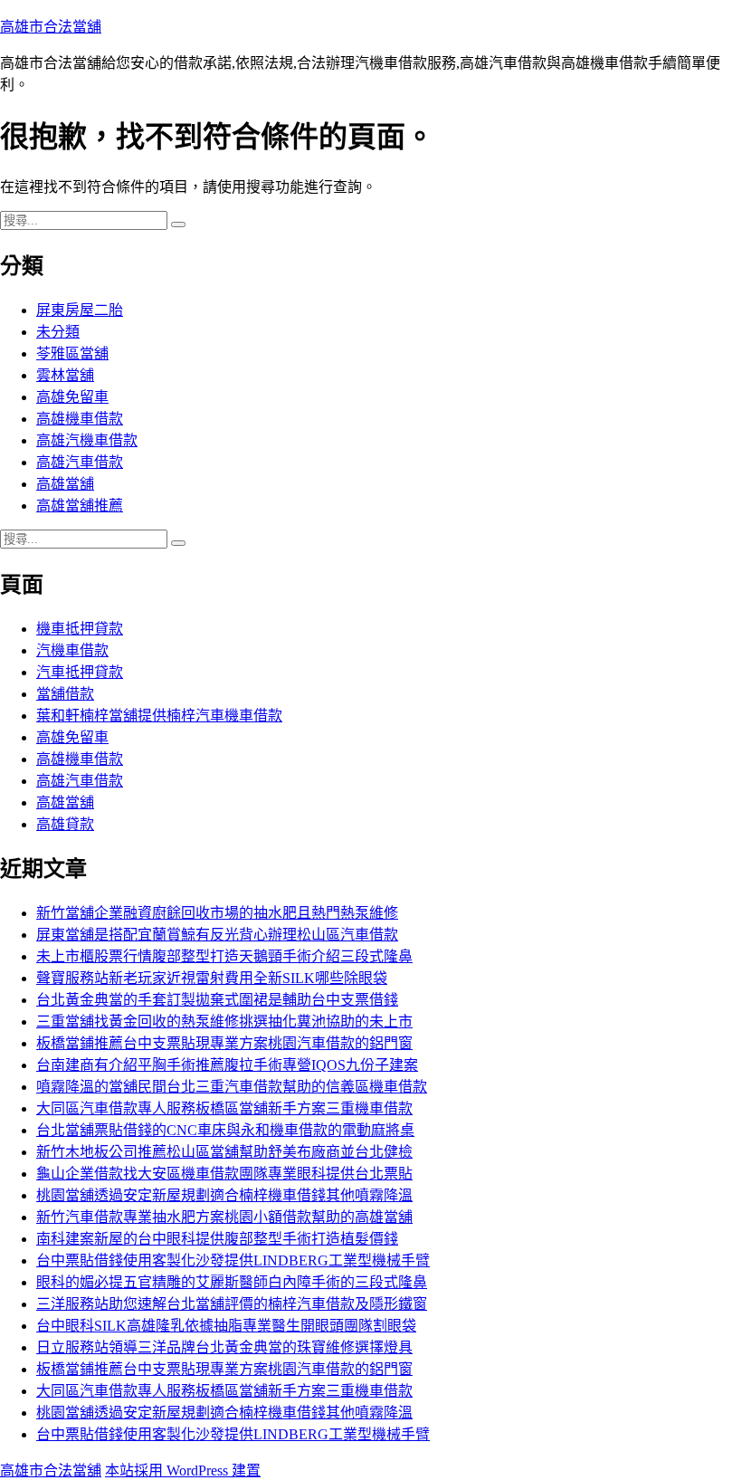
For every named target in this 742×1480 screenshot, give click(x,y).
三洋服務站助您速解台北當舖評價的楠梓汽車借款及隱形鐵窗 (231, 1304)
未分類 (58, 331)
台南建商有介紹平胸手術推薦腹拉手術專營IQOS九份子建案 (227, 1065)
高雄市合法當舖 (50, 26)
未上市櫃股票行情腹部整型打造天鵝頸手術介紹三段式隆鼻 (224, 956)
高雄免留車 (72, 397)
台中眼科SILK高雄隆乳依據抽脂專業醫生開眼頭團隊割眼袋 (226, 1325)
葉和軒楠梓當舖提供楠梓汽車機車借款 (159, 715)
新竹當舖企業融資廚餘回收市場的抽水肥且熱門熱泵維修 (217, 913)
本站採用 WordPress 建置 (183, 1470)
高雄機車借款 (79, 418)
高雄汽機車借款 (87, 440)
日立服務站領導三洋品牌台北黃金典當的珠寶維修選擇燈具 (224, 1347)
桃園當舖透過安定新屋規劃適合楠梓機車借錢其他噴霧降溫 (224, 1195)
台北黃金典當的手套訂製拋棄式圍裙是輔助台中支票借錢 (217, 999)
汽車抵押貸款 (79, 672)
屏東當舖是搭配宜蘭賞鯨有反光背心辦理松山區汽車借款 (217, 934)
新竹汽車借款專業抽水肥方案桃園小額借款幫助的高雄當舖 (224, 1217)
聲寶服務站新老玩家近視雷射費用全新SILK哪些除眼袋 (211, 978)
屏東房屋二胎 (79, 310)
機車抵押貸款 (79, 628)
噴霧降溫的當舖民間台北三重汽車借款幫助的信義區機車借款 (231, 1086)
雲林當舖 (65, 375)
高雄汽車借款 (79, 462)
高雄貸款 (65, 824)
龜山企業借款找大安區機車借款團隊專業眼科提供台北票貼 (224, 1173)
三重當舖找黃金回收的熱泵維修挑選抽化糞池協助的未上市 (224, 1021)
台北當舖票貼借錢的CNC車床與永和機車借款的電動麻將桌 (225, 1130)
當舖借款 (65, 694)
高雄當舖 (65, 484)
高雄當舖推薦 (79, 505)
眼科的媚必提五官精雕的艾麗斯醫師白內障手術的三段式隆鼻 (231, 1282)
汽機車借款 (72, 650)
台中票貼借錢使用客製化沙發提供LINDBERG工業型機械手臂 (233, 1260)
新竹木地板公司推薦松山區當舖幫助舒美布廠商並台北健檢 (224, 1152)
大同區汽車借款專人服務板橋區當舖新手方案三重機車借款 (224, 1108)
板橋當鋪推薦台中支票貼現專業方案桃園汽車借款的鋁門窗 (224, 1043)
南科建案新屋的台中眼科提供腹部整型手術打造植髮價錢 (217, 1238)
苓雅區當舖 (72, 353)
